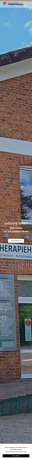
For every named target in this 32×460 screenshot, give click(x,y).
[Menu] (29, 3)
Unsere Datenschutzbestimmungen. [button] (16, 451)
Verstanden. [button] (16, 456)
